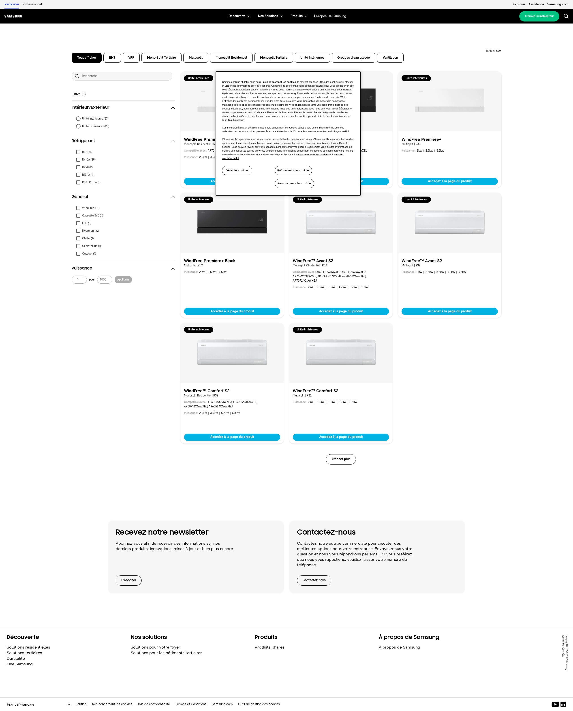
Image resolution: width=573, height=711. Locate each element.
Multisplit (196, 58)
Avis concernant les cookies (112, 704)
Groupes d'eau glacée (353, 58)
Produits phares (269, 647)
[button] (123, 108)
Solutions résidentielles (28, 647)
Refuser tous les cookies (293, 170)
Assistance (536, 4)
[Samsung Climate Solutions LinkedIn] (563, 704)
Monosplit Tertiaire (273, 58)
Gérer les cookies (237, 170)
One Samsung (20, 664)
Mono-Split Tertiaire (161, 58)
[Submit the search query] (77, 76)
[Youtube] (556, 704)
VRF (131, 58)
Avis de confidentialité (154, 704)
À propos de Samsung (399, 647)
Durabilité (16, 658)
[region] (288, 133)
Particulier (11, 4)
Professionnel (32, 4)
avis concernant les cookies (279, 82)
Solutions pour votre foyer (155, 647)
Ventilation (390, 58)
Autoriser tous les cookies (294, 183)
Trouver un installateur (539, 16)
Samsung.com (558, 4)
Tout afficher (86, 58)
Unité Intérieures (312, 58)
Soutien (80, 704)
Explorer (519, 4)
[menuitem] (237, 16)
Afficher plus (340, 459)
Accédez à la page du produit (450, 181)
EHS (112, 58)
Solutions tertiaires (24, 652)
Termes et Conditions (190, 704)
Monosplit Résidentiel (231, 58)
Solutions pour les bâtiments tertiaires (166, 652)
